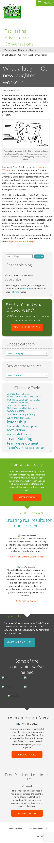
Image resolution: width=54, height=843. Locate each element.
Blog (31, 49)
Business (11, 394)
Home (21, 49)
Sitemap (18, 829)
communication (16, 410)
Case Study (12, 402)
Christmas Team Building (18, 405)
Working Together (34, 447)
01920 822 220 (13, 4)
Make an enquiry (19, 642)
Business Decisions (23, 394)
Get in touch (27, 497)
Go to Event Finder (27, 327)
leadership (16, 421)
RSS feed (15, 291)
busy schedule (35, 400)
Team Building (19, 438)
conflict (28, 418)
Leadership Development (23, 426)
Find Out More (27, 754)
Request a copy (27, 813)
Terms (11, 829)
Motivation (16, 430)
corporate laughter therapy (21, 241)
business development (15, 397)
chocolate (23, 402)
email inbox (25, 288)
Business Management (32, 397)
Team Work (15, 447)
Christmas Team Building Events (22, 408)
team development (22, 443)
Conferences (15, 417)
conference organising (21, 414)
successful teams (19, 434)
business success (18, 399)
